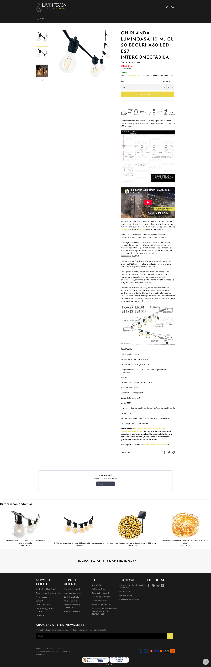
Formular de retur (99, 601)
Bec (122, 82)
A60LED (124, 229)
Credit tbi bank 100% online (48, 593)
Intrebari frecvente (72, 611)
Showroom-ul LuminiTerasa (155, 444)
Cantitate (166, 82)
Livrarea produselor (72, 593)
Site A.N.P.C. (97, 585)
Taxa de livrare (136, 75)
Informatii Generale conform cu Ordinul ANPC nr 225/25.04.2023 (104, 611)
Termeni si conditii (72, 589)
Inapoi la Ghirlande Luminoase (107, 561)
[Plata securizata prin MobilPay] (149, 652)
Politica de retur (43, 605)
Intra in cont (170, 19)
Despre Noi (41, 615)
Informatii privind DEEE (102, 604)
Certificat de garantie (101, 593)
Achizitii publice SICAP (46, 589)
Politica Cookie (70, 601)
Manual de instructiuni (102, 597)
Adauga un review (105, 484)
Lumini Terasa (47, 649)
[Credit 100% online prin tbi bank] (167, 652)
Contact (39, 601)
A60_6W (142, 229)
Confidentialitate (71, 597)
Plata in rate (41, 597)
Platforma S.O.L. (98, 589)
